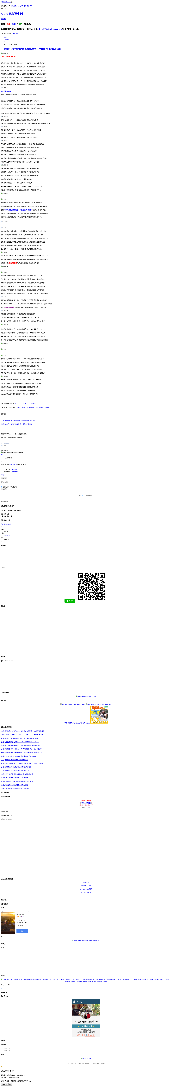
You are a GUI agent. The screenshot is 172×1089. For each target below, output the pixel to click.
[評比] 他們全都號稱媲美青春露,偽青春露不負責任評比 (18, 420)
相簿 (5, 37)
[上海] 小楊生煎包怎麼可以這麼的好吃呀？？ (15, 770)
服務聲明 (103, 1063)
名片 (5, 41)
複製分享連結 (86, 807)
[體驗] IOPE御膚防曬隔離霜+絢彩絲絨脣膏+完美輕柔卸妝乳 (32, 49)
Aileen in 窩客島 (86, 892)
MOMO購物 (30, 407)
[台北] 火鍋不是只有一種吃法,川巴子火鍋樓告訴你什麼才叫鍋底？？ (22, 749)
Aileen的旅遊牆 (86, 800)
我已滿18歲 (4, 1084)
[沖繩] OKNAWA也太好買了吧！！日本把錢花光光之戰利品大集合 (22, 735)
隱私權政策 (96, 1063)
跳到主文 (3, 19)
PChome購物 (39, 407)
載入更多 (3, 478)
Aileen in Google (86, 885)
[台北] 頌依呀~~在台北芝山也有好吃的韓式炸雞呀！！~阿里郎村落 (22, 763)
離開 (10, 1084)
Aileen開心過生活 (5, 443)
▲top (2, 475)
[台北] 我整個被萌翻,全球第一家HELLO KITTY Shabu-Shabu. (20, 742)
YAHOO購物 (21, 407)
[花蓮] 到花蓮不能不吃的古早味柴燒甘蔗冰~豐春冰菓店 (18, 756)
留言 (15, 464)
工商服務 (15, 471)
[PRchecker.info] (86, 1058)
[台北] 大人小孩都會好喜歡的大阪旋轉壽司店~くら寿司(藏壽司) (21, 745)
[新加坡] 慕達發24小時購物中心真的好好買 (14, 785)
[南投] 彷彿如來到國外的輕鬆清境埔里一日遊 (15, 788)
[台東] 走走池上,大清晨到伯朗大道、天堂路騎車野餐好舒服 (19, 738)
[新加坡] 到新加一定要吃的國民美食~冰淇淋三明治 (17, 781)
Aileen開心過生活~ (12, 14)
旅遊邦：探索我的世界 (86, 805)
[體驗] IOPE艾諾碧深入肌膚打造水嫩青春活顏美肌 (16, 424)
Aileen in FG (86, 882)
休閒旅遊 (15, 33)
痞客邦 (11, 464)
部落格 (6, 39)
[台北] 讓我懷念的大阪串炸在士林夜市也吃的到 (16, 767)
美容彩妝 (15, 469)
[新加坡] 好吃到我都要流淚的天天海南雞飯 (14, 778)
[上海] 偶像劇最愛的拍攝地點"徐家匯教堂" (14, 760)
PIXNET (73, 1063)
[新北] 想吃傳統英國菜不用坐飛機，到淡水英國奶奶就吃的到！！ (21, 752)
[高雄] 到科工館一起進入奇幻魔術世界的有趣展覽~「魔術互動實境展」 (23, 731)
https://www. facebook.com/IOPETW (26, 404)
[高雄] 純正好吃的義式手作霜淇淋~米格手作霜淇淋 (17, 774)
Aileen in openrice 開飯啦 (86, 889)
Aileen (2, 454)
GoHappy (48, 407)
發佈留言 (3, 489)
